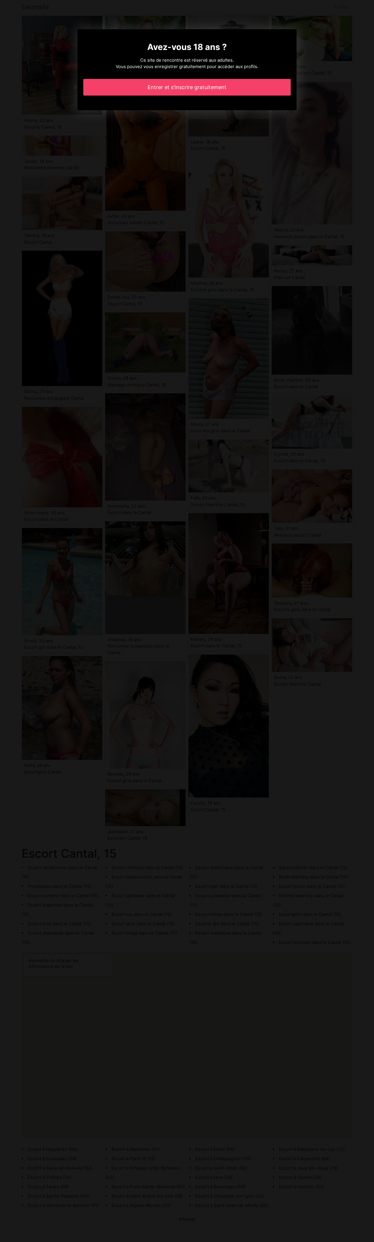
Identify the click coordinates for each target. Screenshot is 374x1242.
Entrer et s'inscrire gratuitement (187, 87)
